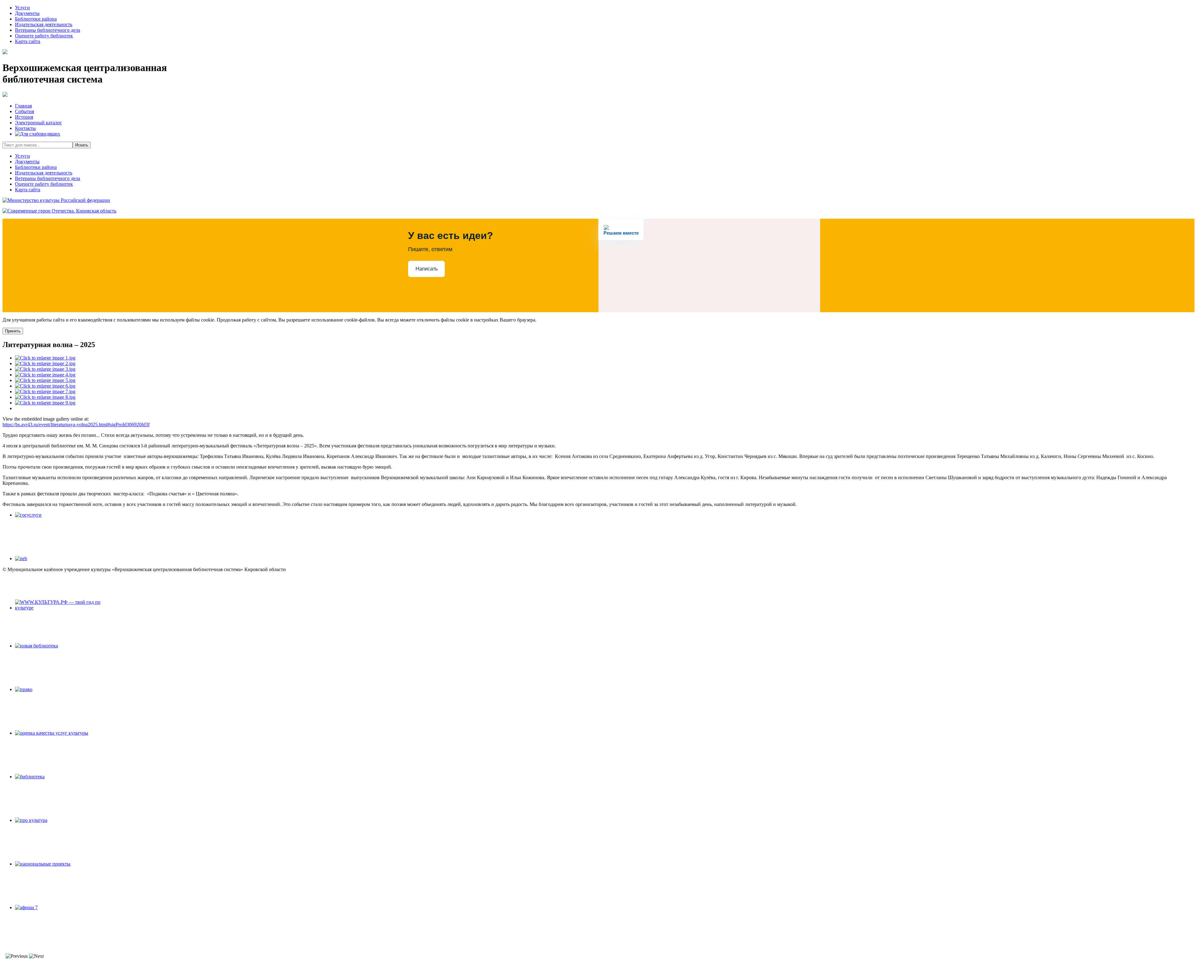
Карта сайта (27, 41)
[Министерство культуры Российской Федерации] (56, 200)
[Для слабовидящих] (37, 133)
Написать (427, 268)
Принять (13, 331)
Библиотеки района (36, 18)
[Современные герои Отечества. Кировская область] (59, 210)
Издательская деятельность (43, 24)
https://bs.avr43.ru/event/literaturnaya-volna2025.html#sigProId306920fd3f (76, 424)
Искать (81, 145)
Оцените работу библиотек (44, 35)
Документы (27, 13)
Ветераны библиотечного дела (47, 30)
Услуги (22, 7)
